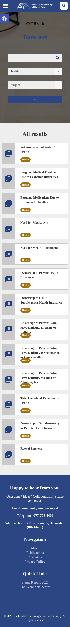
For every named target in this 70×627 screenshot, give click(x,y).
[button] (4, 18)
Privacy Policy (35, 561)
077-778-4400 (43, 516)
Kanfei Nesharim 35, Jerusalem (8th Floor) (42, 525)
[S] (35, 99)
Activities (35, 557)
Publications (35, 553)
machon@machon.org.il (40, 508)
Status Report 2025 (35, 582)
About (35, 548)
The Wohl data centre (35, 587)
